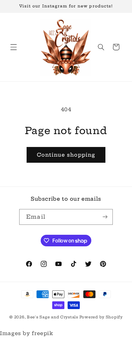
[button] (13, 47)
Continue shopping (66, 154)
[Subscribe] (104, 217)
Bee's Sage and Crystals (53, 317)
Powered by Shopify (101, 317)
